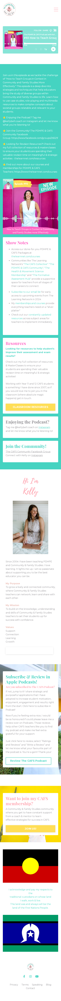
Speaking (37, 984)
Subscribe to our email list (26, 292)
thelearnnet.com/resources (29, 158)
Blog (48, 984)
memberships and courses (30, 303)
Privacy (14, 984)
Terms (25, 984)
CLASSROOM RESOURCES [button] (30, 407)
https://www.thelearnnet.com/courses (35, 171)
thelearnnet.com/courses (25, 256)
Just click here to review (19, 741)
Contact (30, 988)
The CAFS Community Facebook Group (28, 451)
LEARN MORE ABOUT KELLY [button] (29, 650)
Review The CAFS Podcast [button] (28, 760)
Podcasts (28, 723)
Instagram (44, 427)
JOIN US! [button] (30, 828)
